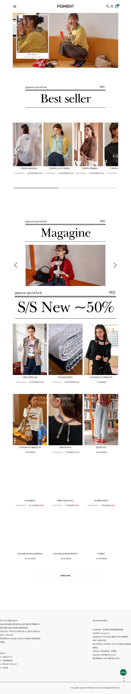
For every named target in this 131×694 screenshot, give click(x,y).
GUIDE (5, 668)
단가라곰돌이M (30, 500)
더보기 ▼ (65, 575)
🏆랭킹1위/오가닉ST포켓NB (59, 168)
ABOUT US (7, 657)
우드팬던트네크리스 (101, 500)
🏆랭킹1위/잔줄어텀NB (28, 168)
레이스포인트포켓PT (65, 377)
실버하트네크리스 (65, 447)
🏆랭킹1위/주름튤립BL (89, 168)
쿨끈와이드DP (101, 447)
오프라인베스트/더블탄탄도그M (30, 447)
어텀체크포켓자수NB (30, 377)
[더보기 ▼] (65, 575)
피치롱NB (101, 554)
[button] (17, 149)
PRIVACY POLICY (10, 664)
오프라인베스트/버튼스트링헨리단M (29, 554)
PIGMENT (65, 6)
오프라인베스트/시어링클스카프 (101, 377)
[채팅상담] (123, 672)
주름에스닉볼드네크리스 (65, 500)
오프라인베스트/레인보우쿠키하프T (65, 554)
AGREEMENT (8, 660)
